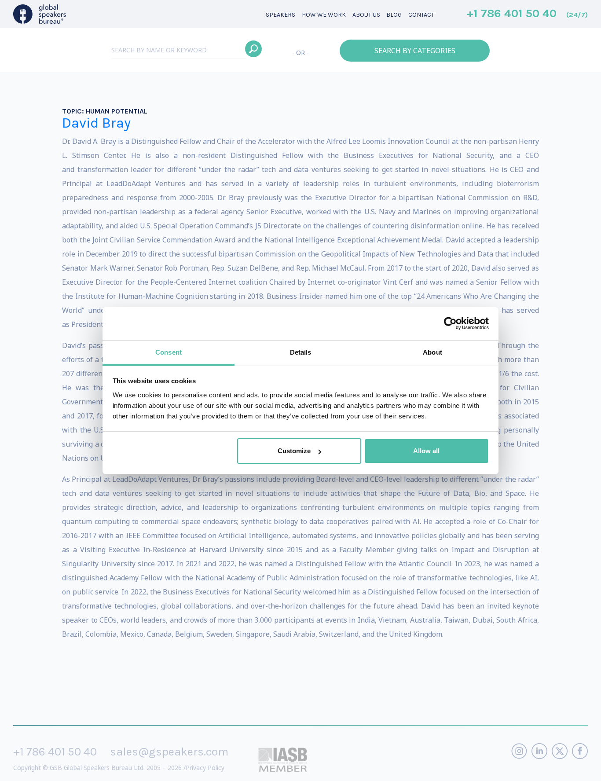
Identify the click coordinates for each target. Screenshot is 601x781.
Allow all (426, 451)
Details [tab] (300, 352)
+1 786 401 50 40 (527, 14)
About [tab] (432, 352)
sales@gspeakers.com (169, 752)
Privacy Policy (205, 767)
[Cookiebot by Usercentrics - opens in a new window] (450, 323)
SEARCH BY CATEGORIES (414, 50)
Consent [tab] (168, 352)
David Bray (96, 123)
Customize (294, 451)
